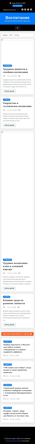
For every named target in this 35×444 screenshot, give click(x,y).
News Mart (17, 441)
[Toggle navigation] (17, 28)
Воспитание (18, 17)
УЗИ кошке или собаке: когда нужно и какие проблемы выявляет (17, 370)
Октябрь (16, 35)
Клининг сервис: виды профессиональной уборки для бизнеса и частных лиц (16, 413)
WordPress (9, 441)
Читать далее (9, 91)
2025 (10, 35)
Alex (7, 355)
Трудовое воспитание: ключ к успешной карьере (15, 266)
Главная (5, 35)
